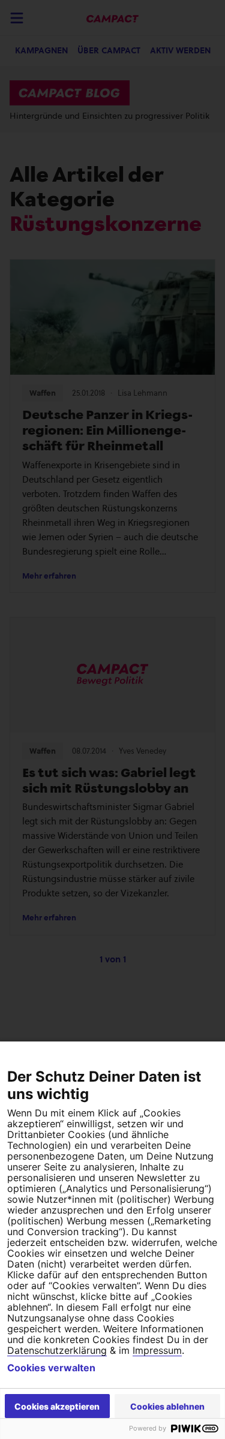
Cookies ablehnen (167, 1406)
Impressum (157, 1350)
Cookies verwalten (51, 1367)
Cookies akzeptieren (57, 1406)
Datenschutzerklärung (57, 1350)
